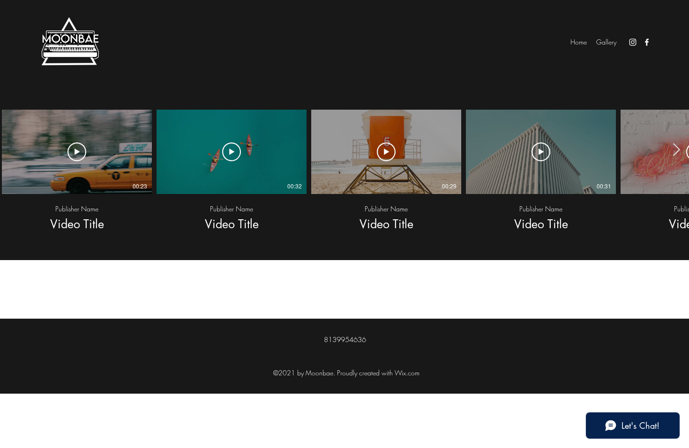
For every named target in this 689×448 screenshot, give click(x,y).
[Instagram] (632, 42)
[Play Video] (76, 151)
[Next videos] (676, 150)
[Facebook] (647, 42)
